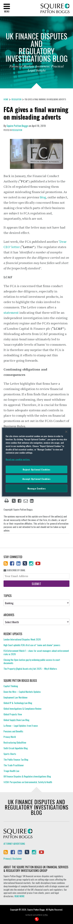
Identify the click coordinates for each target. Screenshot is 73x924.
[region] (36, 462)
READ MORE (19, 896)
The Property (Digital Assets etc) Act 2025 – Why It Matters (30, 668)
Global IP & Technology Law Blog (18, 703)
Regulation (16, 99)
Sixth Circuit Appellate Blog (16, 748)
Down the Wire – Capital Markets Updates (22, 691)
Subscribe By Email (15, 570)
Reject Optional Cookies (36, 469)
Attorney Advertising (14, 843)
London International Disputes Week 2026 (22, 639)
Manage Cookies (36, 488)
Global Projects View (13, 714)
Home (6, 99)
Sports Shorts (10, 754)
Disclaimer (17, 858)
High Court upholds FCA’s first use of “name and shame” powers (32, 645)
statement (11, 312)
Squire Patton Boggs (55, 8)
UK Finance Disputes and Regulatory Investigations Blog (36, 807)
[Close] (66, 431)
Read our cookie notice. (18, 459)
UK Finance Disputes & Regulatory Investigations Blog (27, 776)
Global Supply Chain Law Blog (16, 720)
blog (43, 197)
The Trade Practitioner (14, 765)
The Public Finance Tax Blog (16, 759)
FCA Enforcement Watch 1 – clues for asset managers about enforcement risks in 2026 (36, 652)
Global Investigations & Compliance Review (22, 708)
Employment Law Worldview (15, 697)
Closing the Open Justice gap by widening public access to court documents (32, 661)
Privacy (7, 858)
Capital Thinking (11, 686)
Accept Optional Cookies (36, 479)
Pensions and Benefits (13, 731)
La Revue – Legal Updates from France (21, 725)
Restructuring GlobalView (15, 742)
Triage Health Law (11, 771)
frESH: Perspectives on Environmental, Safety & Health (28, 782)
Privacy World (10, 737)
